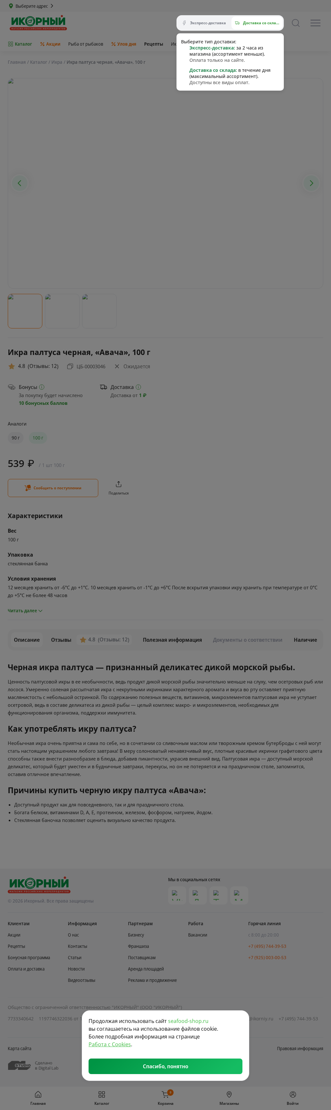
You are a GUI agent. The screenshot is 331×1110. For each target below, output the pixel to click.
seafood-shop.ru (188, 1021)
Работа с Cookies (110, 1044)
